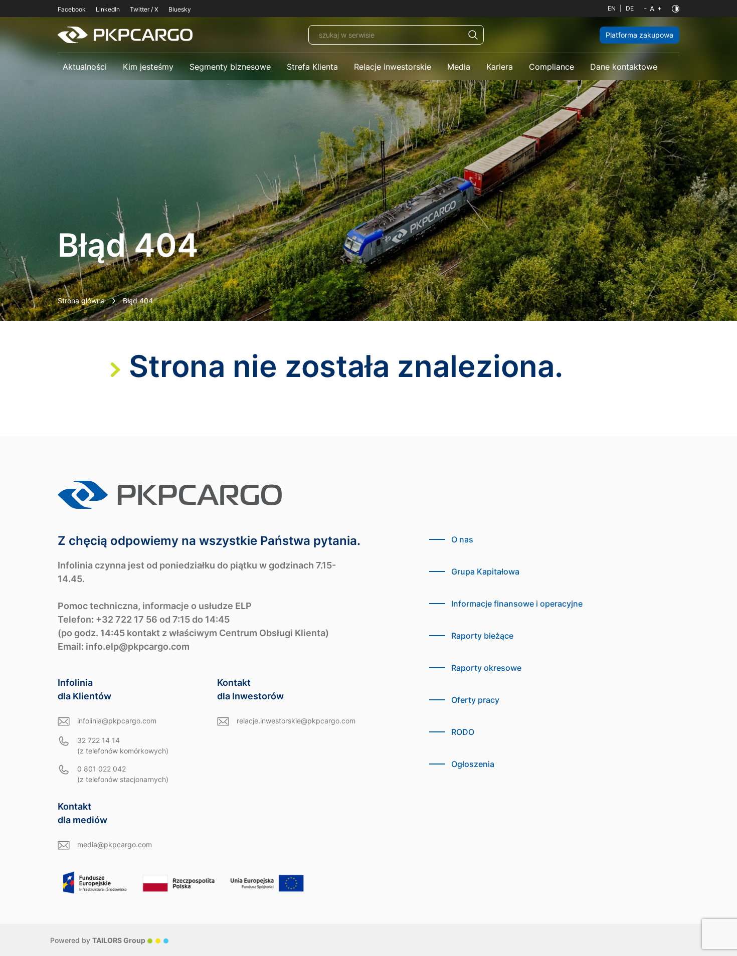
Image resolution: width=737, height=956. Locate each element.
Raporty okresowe (486, 668)
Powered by (97, 940)
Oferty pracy (475, 700)
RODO (462, 732)
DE (630, 8)
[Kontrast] (675, 9)
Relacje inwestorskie (392, 67)
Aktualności (85, 67)
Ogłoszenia (472, 764)
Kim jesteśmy (148, 67)
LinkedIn (108, 9)
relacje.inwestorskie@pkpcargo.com (296, 720)
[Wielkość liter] (653, 8)
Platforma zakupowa (639, 35)
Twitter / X (144, 9)
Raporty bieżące (482, 636)
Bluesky (179, 9)
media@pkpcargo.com (114, 844)
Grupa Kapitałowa (485, 571)
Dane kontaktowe (623, 67)
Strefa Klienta (312, 67)
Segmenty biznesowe (230, 67)
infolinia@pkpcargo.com (116, 720)
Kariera (499, 67)
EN (612, 8)
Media (458, 67)
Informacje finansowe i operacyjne (517, 604)
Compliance (551, 67)
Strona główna (81, 300)
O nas (462, 539)
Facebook (72, 9)
